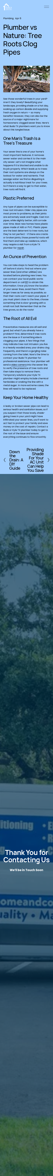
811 (26, 282)
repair (20, 247)
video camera (19, 364)
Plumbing (8, 18)
